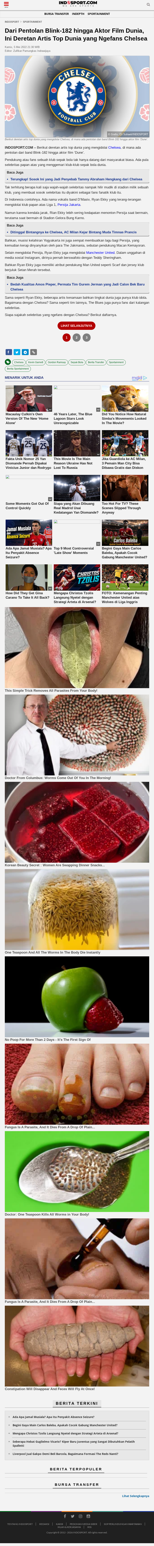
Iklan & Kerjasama (69, 1527)
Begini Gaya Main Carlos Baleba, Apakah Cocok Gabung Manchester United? (65, 1425)
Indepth (78, 14)
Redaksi (44, 1524)
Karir (59, 1524)
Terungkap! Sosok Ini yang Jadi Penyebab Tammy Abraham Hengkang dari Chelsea (76, 179)
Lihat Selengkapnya (135, 1496)
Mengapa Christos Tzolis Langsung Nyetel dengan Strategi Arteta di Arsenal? (65, 1433)
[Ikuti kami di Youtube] (88, 1517)
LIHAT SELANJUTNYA (76, 325)
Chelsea (114, 147)
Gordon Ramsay (57, 362)
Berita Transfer (96, 362)
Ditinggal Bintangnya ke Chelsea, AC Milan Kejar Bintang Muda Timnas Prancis (73, 232)
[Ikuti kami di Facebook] (65, 1517)
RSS (89, 1527)
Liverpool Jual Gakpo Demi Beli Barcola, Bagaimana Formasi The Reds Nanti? (65, 1454)
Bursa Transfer (56, 14)
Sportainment (99, 14)
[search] (148, 5)
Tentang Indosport (20, 1524)
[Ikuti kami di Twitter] (72, 1517)
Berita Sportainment (18, 368)
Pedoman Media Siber (83, 1524)
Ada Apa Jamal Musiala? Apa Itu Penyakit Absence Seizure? (53, 1417)
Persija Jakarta (69, 205)
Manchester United (100, 253)
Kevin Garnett (35, 362)
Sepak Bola (77, 362)
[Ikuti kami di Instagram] (80, 1517)
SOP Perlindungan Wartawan (123, 1524)
